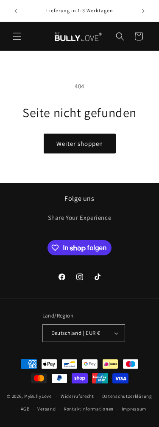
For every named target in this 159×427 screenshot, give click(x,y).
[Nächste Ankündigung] (143, 11)
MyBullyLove (38, 396)
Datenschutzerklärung (127, 396)
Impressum (134, 409)
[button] (17, 36)
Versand (46, 409)
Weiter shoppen (79, 144)
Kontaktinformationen (89, 409)
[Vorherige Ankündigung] (15, 11)
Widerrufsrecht (77, 396)
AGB (25, 409)
